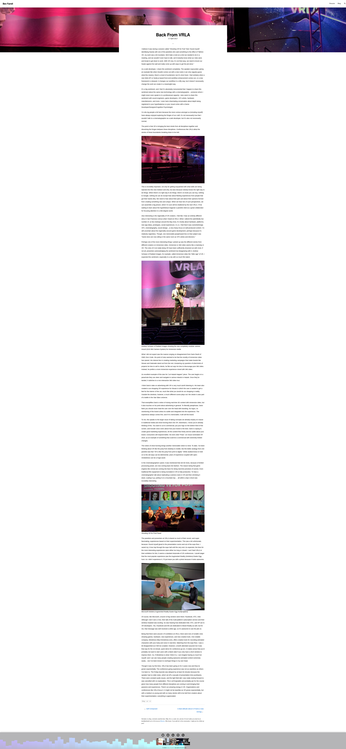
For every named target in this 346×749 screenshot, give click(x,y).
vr (150, 701)
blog (143, 701)
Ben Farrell (170, 747)
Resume (332, 3)
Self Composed (151, 709)
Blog (339, 3)
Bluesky (162, 721)
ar (147, 701)
